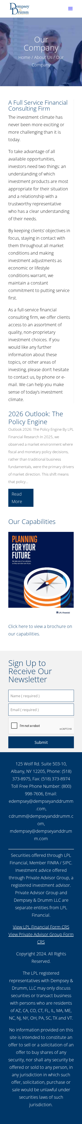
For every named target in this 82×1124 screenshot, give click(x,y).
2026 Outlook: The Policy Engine (35, 417)
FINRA (53, 863)
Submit (41, 742)
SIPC (67, 863)
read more (17, 497)
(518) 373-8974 (55, 779)
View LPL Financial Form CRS (41, 927)
